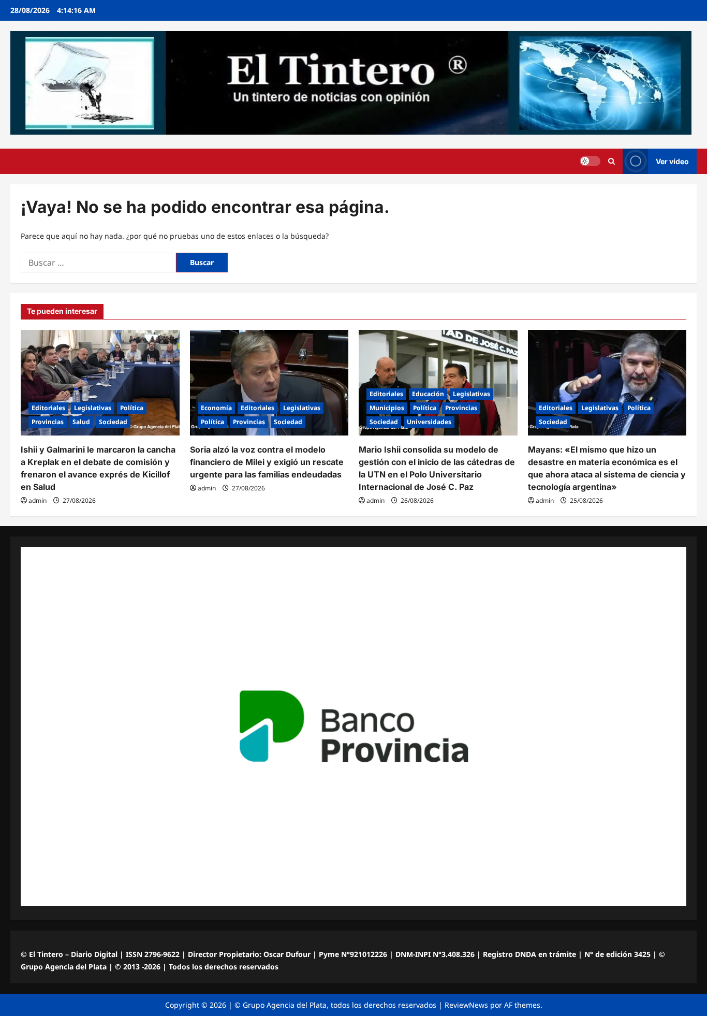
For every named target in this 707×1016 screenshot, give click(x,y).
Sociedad (113, 421)
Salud (81, 421)
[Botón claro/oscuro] (590, 161)
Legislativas (92, 407)
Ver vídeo (672, 161)
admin (37, 500)
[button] (611, 161)
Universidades (429, 421)
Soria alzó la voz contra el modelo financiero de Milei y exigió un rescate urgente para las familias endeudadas (267, 462)
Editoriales (48, 407)
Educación (428, 393)
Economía (216, 407)
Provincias (48, 421)
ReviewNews (466, 1005)
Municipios (387, 407)
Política (131, 407)
